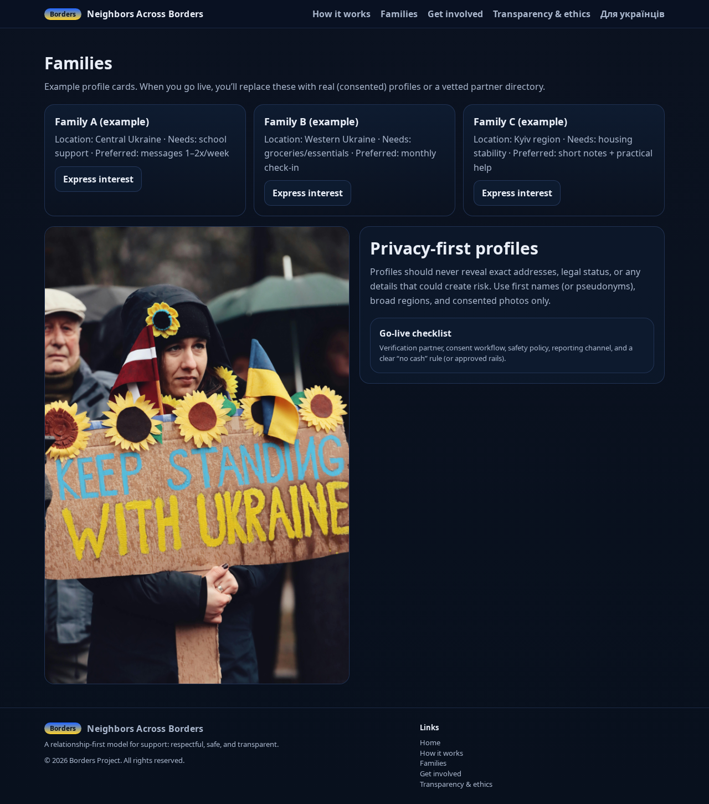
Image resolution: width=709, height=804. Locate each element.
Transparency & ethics (541, 14)
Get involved (455, 14)
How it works (341, 14)
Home (430, 742)
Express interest (98, 179)
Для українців (632, 14)
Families (399, 14)
